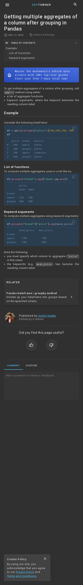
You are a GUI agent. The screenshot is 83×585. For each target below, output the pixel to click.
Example (11, 48)
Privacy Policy (25, 571)
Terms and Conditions (21, 576)
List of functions (20, 53)
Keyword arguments (22, 58)
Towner (41, 4)
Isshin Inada (47, 315)
